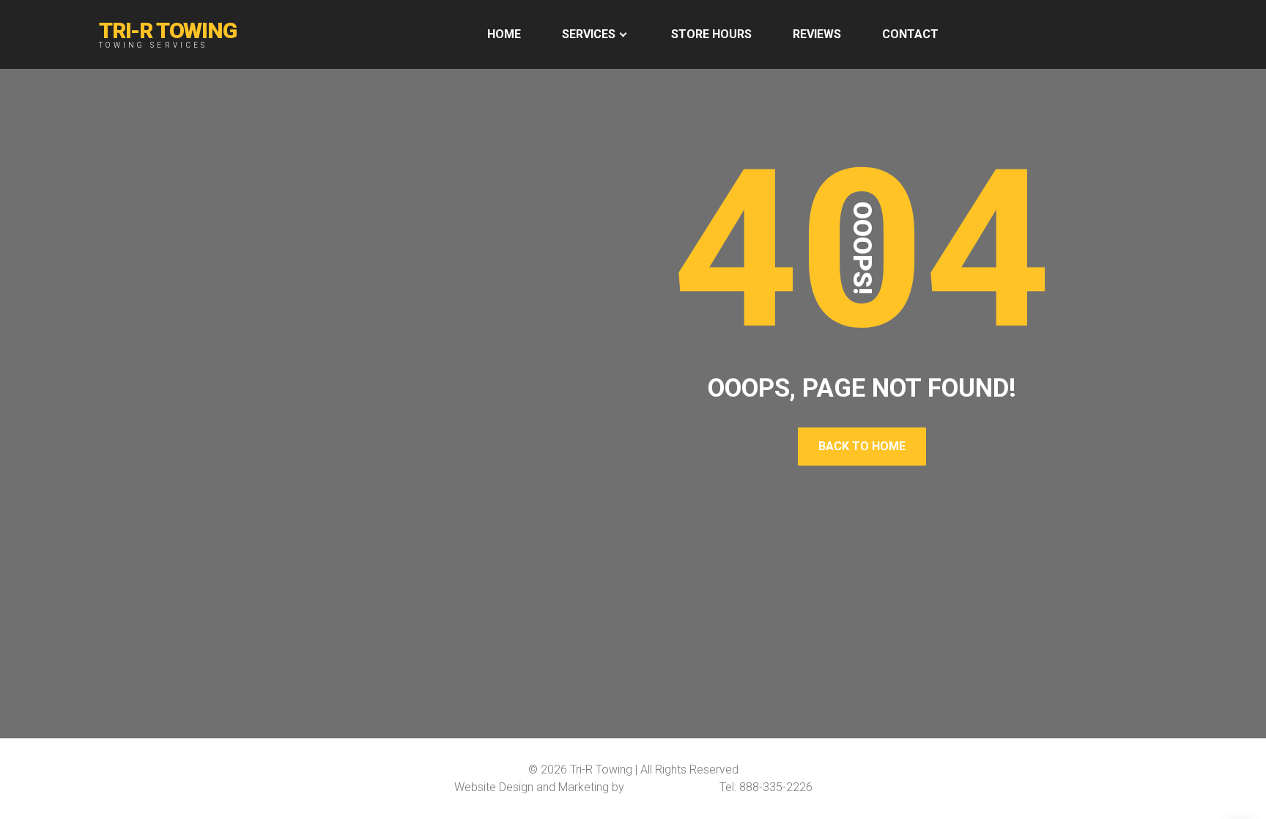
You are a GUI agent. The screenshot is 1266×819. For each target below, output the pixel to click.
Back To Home (862, 446)
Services (588, 34)
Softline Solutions (672, 787)
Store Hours (711, 34)
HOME (504, 34)
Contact (910, 34)
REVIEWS (817, 34)
